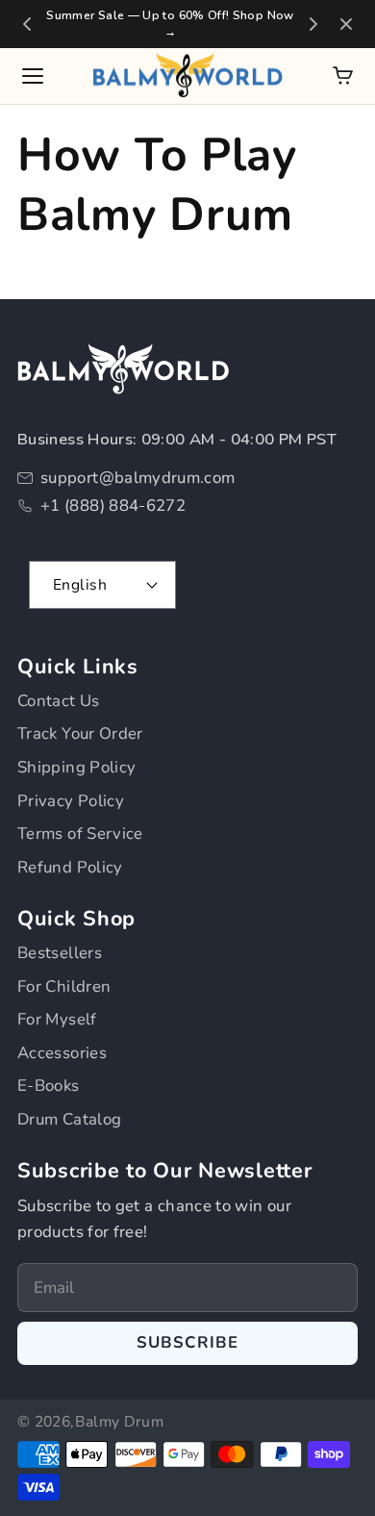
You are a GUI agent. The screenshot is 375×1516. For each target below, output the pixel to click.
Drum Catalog (69, 1119)
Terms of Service (80, 833)
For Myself (57, 1019)
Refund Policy (70, 867)
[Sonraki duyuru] (313, 24)
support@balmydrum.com (138, 478)
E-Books (48, 1085)
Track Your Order (80, 733)
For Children (64, 986)
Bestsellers (59, 953)
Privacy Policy (70, 801)
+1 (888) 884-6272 (113, 505)
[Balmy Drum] (187, 76)
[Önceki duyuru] (27, 24)
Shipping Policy (76, 767)
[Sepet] (343, 75)
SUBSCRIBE (188, 1342)
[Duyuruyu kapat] (346, 24)
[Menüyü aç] (32, 75)
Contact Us (58, 701)
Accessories (62, 1053)
